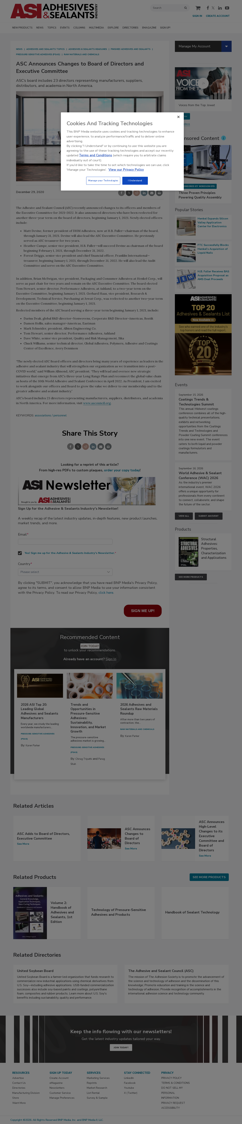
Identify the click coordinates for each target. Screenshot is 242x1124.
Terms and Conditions (95, 155)
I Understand (135, 180)
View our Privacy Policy (126, 170)
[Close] (178, 117)
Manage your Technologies (103, 180)
